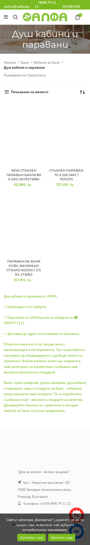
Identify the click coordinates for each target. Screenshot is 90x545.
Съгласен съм (31, 538)
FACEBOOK (71, 6)
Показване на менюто (29, 92)
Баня (25, 62)
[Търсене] (15, 17)
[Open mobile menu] (5, 17)
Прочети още (62, 538)
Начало (10, 62)
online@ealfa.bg (16, 6)
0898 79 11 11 (45, 4)
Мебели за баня (47, 62)
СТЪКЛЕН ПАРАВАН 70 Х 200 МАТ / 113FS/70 (66, 175)
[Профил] (86, 17)
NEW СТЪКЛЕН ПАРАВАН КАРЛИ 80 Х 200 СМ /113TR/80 (23, 175)
